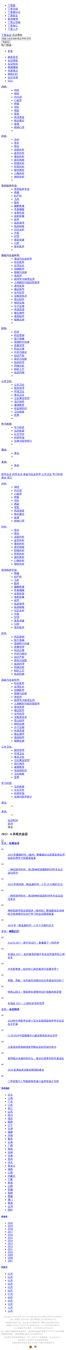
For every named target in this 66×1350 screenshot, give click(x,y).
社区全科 (19, 229)
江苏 (10, 1105)
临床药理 (19, 362)
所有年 (4, 1216)
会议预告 (13, 60)
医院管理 (19, 388)
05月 (10, 1287)
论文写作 (19, 434)
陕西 (10, 1121)
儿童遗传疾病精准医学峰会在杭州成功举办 (32, 1047)
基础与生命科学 (23, 258)
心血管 (18, 100)
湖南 (10, 1169)
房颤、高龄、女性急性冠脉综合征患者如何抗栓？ (36, 980)
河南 (10, 1135)
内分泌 (18, 97)
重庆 (10, 1138)
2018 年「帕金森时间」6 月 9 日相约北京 (31, 925)
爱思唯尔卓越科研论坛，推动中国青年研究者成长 (36, 1058)
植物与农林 (20, 272)
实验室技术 (20, 296)
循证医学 (19, 289)
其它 (9, 477)
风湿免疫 (19, 117)
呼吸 (16, 103)
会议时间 (13, 820)
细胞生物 (19, 319)
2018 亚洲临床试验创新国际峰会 (26, 1069)
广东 (10, 1101)
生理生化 (19, 265)
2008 (10, 1257)
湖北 (10, 1118)
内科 (16, 90)
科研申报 (19, 437)
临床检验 (19, 226)
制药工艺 (19, 369)
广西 (10, 1145)
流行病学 (19, 401)
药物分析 (19, 365)
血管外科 (19, 153)
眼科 (16, 202)
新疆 (10, 1193)
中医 (16, 233)
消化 (16, 107)
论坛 (10, 80)
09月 (10, 1300)
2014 (10, 1240)
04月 (10, 1284)
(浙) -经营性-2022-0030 (19, 1319)
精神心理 (19, 127)
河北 (10, 1162)
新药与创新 (20, 359)
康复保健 (19, 239)
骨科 (16, 146)
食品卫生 (19, 394)
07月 (10, 1294)
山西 (10, 1186)
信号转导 (19, 292)
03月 (10, 1280)
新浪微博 (13, 19)
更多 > (4, 843)
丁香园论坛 (14, 12)
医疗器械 (19, 338)
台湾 (10, 1206)
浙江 (10, 1108)
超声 (16, 219)
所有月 (4, 1267)
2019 (10, 1226)
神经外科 (19, 176)
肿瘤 (16, 192)
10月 (10, 1304)
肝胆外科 (19, 166)
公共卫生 (19, 384)
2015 (10, 1237)
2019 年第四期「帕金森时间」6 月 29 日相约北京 (35, 884)
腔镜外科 (19, 163)
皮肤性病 (19, 212)
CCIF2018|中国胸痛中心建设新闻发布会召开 (33, 1035)
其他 (16, 465)
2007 (10, 1260)
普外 (16, 143)
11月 (10, 1307)
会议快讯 (13, 63)
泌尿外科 (19, 149)
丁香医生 (13, 15)
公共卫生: (6, 381)
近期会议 (14, 843)
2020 (10, 1223)
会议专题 (13, 77)
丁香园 (11, 5)
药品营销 (19, 335)
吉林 (10, 1152)
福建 (10, 1132)
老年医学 (19, 246)
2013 (10, 1243)
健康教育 (19, 405)
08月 (10, 1297)
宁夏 (10, 1179)
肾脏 (16, 113)
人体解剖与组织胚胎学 (27, 282)
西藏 (10, 1196)
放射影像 (19, 216)
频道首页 (13, 57)
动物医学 (19, 269)
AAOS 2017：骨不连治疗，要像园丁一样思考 (33, 942)
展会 (16, 453)
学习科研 (19, 427)
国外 (10, 1209)
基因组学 (19, 316)
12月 (10, 1311)
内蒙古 (11, 1176)
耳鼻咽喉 (19, 209)
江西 (10, 1172)
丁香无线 (13, 8)
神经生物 (19, 302)
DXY (24, 1317)
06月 (10, 1290)
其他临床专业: (9, 185)
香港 (10, 1203)
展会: (4, 449)
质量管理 (19, 345)
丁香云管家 (14, 22)
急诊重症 (19, 120)
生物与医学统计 (23, 441)
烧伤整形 (19, 170)
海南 (10, 1149)
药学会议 (17, 474)
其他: (4, 462)
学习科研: (6, 424)
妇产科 (18, 195)
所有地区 (5, 1088)
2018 (10, 1228)
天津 (10, 1128)
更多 (10, 51)
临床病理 (19, 222)
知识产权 (19, 355)
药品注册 (19, 348)
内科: (4, 86)
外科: (4, 136)
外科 (16, 139)
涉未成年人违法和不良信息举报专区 (33, 1340)
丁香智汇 (13, 25)
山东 (10, 1111)
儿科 (16, 199)
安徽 (10, 1189)
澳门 (10, 1199)
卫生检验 (19, 411)
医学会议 (6, 474)
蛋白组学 (19, 299)
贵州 (10, 823)
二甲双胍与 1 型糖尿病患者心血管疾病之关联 (33, 1081)
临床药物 (19, 372)
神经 (16, 93)
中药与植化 (20, 352)
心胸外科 (19, 173)
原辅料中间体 (21, 342)
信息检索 (19, 430)
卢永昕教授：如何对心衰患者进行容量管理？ (33, 969)
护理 (16, 236)
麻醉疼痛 (19, 206)
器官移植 (19, 159)
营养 (16, 415)
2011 (10, 1249)
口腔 (16, 243)
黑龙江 (11, 1165)
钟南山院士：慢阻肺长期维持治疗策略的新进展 (35, 992)
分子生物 (19, 306)
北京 (10, 1094)
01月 (10, 1273)
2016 (10, 1234)
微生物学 (19, 312)
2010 (10, 1252)
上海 (10, 1098)
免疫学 (18, 275)
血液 (16, 124)
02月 (10, 1277)
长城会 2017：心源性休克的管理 (26, 1003)
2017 (10, 1231)
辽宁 (10, 1125)
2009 (10, 1255)
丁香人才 (13, 29)
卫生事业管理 (21, 398)
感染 (16, 110)
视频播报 (13, 67)
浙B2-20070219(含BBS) (52, 1317)
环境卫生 (19, 391)
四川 (10, 1115)
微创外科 (19, 156)
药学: (4, 328)
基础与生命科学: (10, 255)
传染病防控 (20, 408)
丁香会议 (6, 35)
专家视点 (13, 70)
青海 (10, 1182)
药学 (16, 331)
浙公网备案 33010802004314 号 (43, 1319)
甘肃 (10, 1155)
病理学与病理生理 (24, 279)
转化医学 (19, 262)
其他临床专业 (21, 189)
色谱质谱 (19, 309)
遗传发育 (19, 285)
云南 (10, 1142)
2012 (10, 1246)
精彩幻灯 (13, 74)
